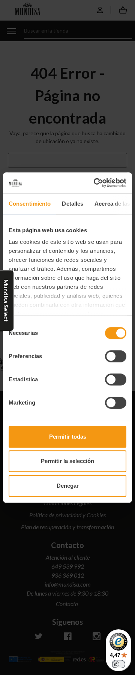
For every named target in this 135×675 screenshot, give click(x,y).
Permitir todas (67, 436)
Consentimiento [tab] (30, 203)
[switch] (115, 356)
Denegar (68, 485)
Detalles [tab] (72, 203)
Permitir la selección (67, 461)
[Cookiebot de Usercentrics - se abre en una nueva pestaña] (95, 183)
